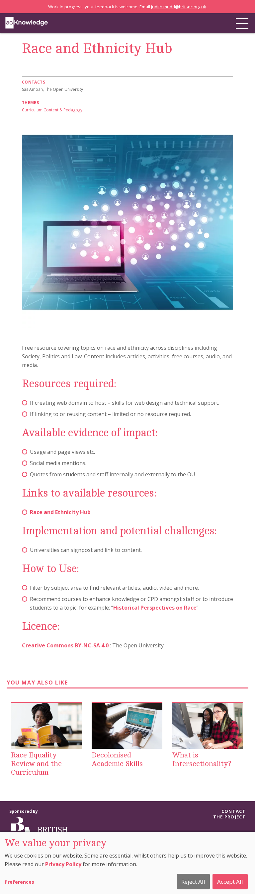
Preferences (19, 882)
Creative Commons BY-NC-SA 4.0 (65, 645)
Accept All (230, 881)
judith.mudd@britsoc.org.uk (178, 7)
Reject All (193, 881)
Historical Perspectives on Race (155, 607)
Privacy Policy (63, 864)
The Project (229, 817)
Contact (233, 811)
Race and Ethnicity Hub (60, 512)
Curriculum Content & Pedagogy (52, 110)
